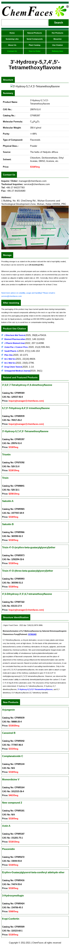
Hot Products (57, 33)
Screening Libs (12, 39)
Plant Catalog (34, 45)
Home (12, 33)
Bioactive (58, 39)
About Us (12, 45)
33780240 (32, 634)
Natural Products (34, 33)
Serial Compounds (35, 39)
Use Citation (57, 45)
